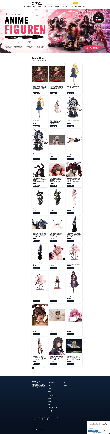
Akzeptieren (93, 430)
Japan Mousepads (50, 394)
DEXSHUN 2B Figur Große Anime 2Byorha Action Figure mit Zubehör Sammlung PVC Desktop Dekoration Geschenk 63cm (74, 235)
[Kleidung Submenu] (52, 6)
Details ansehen (36, 93)
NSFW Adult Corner (77, 6)
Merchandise (84, 6)
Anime (71, 6)
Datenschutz (98, 432)
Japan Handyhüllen (50, 411)
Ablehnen (103, 430)
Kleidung (49, 6)
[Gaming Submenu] (47, 6)
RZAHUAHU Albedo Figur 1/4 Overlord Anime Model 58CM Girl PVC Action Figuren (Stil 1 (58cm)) (40, 207)
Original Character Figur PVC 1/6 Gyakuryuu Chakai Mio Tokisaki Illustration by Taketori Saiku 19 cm (57, 153)
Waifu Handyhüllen (50, 408)
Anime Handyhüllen (65, 6)
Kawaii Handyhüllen (50, 410)
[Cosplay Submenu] (36, 6)
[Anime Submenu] (73, 6)
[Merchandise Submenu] (87, 6)
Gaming (45, 6)
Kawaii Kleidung (50, 401)
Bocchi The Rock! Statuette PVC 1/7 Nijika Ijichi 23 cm (74, 87)
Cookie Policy (95, 432)
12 (39, 367)
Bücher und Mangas (56, 6)
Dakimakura (39, 6)
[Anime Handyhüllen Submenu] (68, 6)
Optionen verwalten (90, 428)
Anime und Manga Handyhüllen (52, 407)
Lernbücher (49, 404)
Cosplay (34, 6)
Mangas (49, 405)
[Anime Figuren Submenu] (31, 6)
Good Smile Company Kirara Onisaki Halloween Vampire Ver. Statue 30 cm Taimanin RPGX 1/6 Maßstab (39, 87)
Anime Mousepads (50, 392)
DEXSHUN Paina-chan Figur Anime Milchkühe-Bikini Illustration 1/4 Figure (56, 262)
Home (24, 6)
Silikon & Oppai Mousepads (52, 395)
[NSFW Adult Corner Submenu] (81, 6)
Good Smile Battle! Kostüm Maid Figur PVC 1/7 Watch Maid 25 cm (73, 120)
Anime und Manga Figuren (52, 382)
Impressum (101, 432)
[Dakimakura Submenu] (42, 6)
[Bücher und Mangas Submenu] (60, 6)
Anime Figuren (28, 6)
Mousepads (49, 391)
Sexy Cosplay (49, 386)
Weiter (43, 367)
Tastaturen (49, 398)
